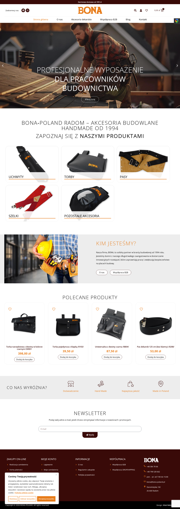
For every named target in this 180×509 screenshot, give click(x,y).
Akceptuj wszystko (46, 499)
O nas (60, 19)
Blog (128, 19)
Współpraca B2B (108, 19)
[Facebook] (23, 10)
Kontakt (143, 19)
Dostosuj (13, 499)
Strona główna (40, 19)
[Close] (56, 474)
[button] (2, 65)
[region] (32, 488)
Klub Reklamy (168, 505)
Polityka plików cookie (24, 493)
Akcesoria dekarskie (81, 19)
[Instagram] (27, 10)
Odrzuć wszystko (27, 499)
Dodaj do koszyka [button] (24, 359)
